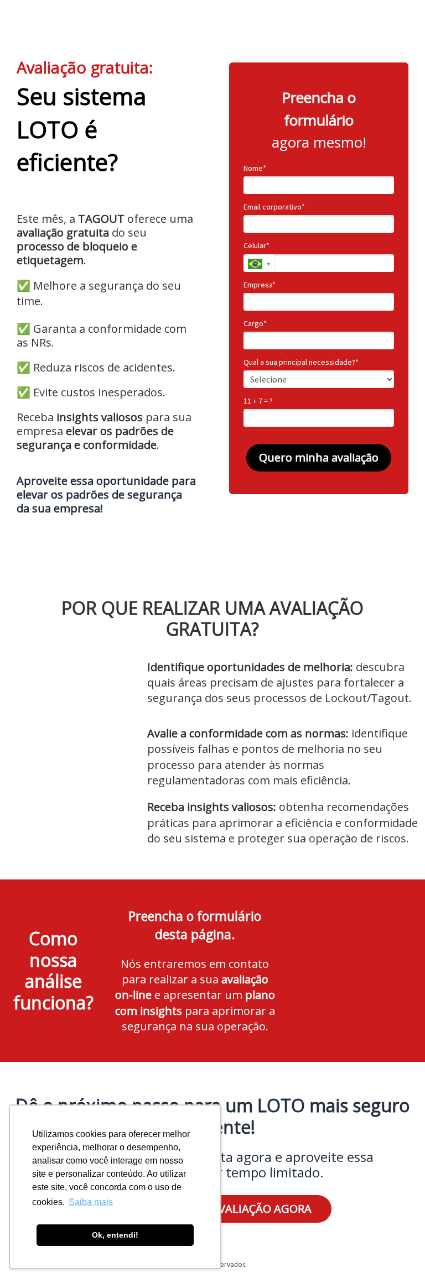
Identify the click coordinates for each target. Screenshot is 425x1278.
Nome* (254, 168)
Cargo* (255, 323)
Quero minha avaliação (319, 457)
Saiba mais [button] (91, 1202)
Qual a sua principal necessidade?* (301, 362)
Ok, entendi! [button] (115, 1234)
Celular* (256, 245)
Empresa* (259, 285)
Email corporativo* (274, 207)
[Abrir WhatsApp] (397, 1250)
